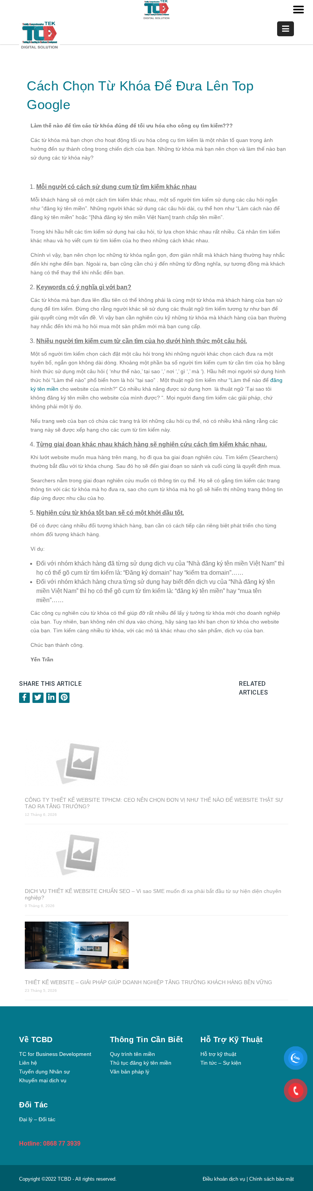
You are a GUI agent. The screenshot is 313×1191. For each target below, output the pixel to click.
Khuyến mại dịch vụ (42, 1080)
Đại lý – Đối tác (37, 1119)
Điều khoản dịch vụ (225, 1179)
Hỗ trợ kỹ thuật (218, 1054)
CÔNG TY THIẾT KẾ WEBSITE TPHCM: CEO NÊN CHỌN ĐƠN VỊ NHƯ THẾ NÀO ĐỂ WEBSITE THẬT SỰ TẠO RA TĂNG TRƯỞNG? (154, 803)
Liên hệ (28, 1063)
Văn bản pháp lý (129, 1072)
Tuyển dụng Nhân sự (44, 1072)
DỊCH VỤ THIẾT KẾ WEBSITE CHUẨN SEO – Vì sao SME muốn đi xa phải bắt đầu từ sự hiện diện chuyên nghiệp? (153, 894)
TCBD (64, 1179)
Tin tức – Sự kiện (220, 1063)
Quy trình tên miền (132, 1054)
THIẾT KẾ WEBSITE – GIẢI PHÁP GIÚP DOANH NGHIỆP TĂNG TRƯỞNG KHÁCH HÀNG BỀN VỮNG (148, 982)
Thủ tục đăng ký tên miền (140, 1063)
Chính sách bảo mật (271, 1179)
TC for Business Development (55, 1054)
